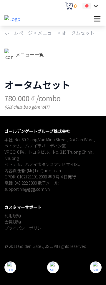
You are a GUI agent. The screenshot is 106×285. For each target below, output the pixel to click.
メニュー (47, 32)
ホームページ (18, 32)
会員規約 (12, 222)
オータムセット (78, 32)
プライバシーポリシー (25, 228)
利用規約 (12, 215)
